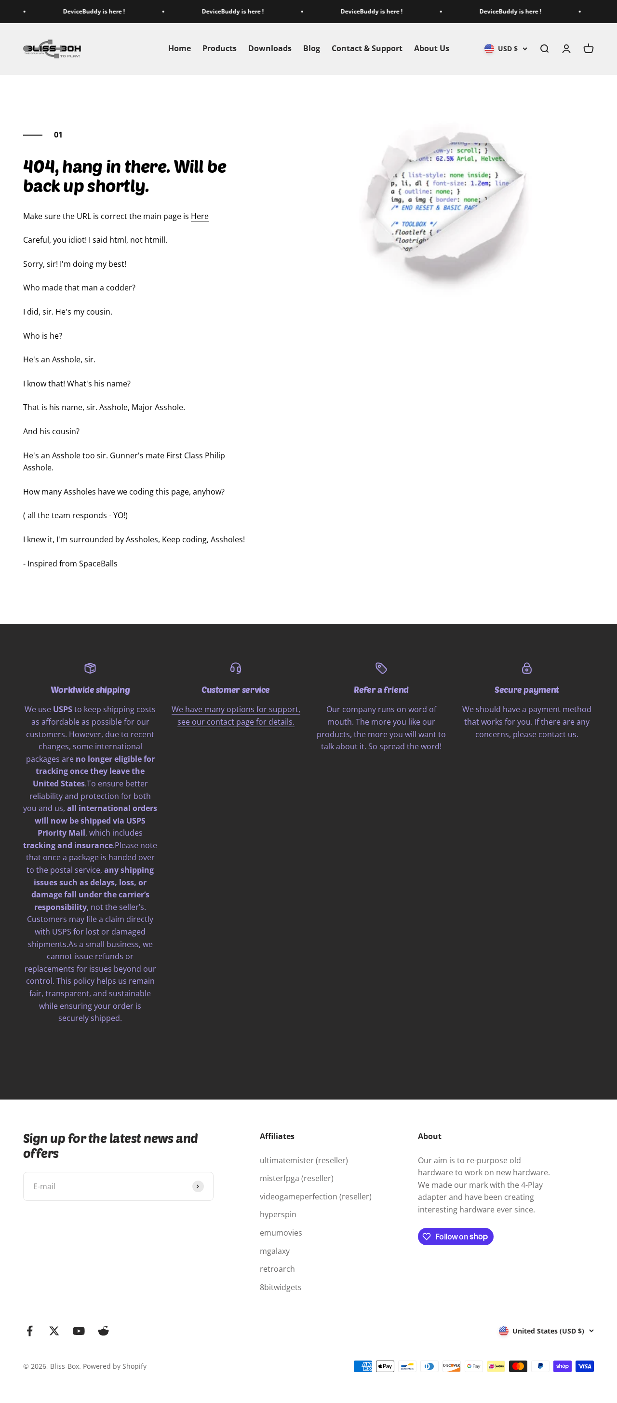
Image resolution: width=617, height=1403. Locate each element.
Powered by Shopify (115, 1366)
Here (200, 216)
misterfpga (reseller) (297, 1178)
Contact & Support (367, 48)
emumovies (281, 1232)
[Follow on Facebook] (29, 1330)
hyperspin (278, 1214)
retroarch (277, 1269)
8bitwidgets (281, 1287)
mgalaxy (275, 1251)
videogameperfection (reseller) (316, 1196)
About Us (431, 48)
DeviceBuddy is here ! (76, 11)
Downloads (270, 48)
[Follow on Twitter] (54, 1330)
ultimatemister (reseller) (304, 1160)
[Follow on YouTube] (78, 1330)
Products (219, 48)
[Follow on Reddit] (103, 1330)
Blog (311, 48)
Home (179, 48)
